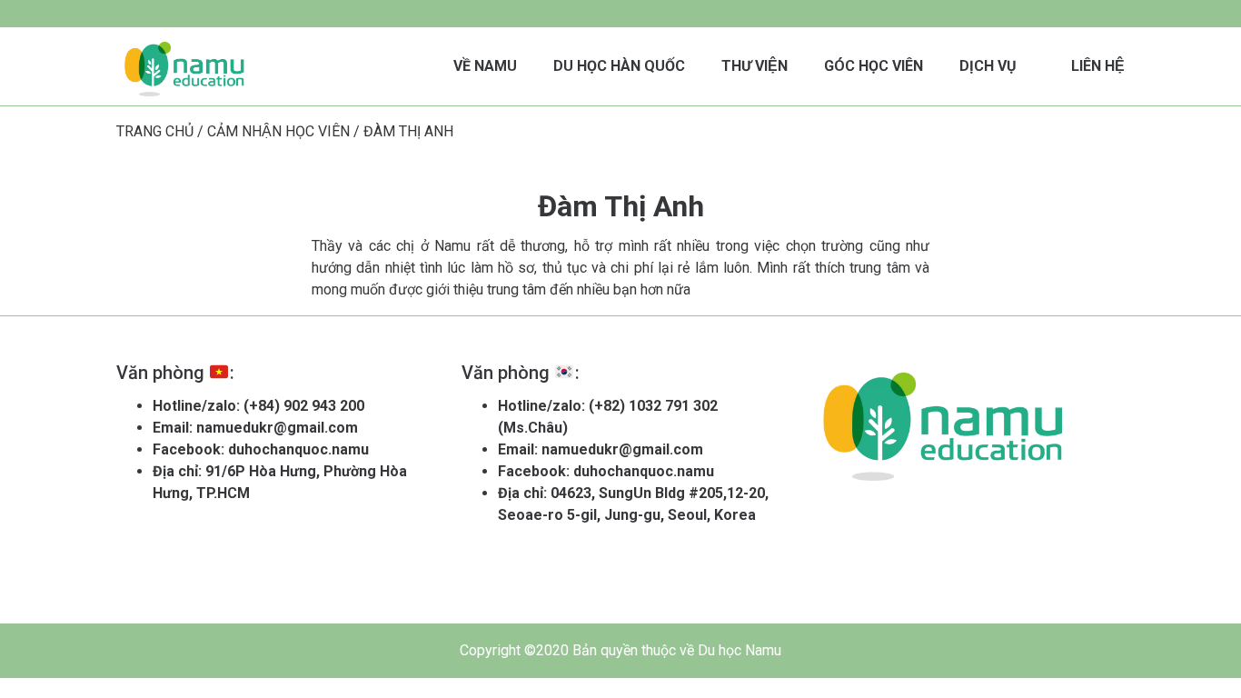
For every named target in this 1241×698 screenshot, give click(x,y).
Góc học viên (873, 66)
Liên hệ (1098, 66)
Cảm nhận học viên (278, 131)
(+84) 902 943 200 (303, 405)
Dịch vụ (988, 66)
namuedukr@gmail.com (277, 427)
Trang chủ (155, 131)
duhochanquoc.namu (298, 449)
